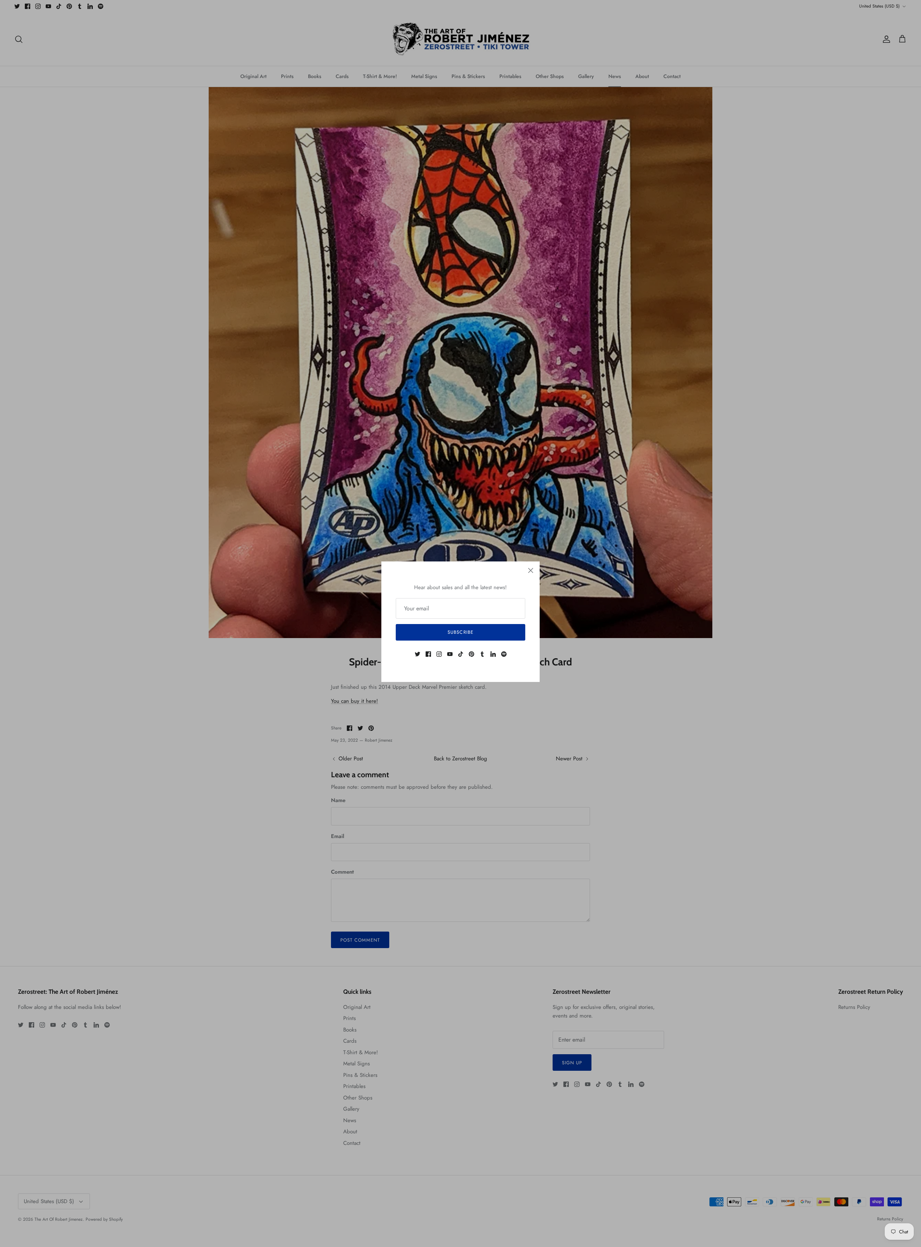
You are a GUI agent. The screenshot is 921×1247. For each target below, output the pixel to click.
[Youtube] (450, 654)
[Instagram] (439, 654)
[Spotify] (504, 654)
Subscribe (460, 632)
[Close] (531, 570)
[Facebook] (428, 654)
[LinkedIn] (493, 654)
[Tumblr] (482, 654)
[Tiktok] (460, 654)
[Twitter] (417, 654)
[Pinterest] (471, 654)
